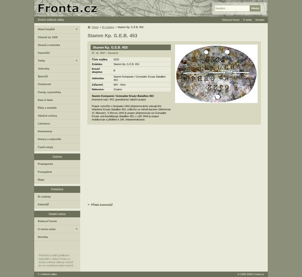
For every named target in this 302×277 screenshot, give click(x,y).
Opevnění (44, 52)
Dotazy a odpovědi (49, 139)
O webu (247, 19)
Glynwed (113, 53)
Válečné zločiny (47, 115)
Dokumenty (45, 131)
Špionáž (43, 76)
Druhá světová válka (51, 19)
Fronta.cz (258, 274)
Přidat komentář (102, 205)
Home (95, 27)
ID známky (108, 27)
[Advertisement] (174, 165)
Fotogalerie (45, 171)
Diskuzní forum (47, 221)
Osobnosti (44, 84)
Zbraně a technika (49, 45)
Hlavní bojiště (46, 29)
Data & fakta (45, 100)
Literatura (44, 123)
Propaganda (45, 163)
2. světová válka (47, 274)
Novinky (43, 237)
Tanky (41, 60)
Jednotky (43, 68)
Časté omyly (45, 147)
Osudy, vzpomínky (49, 92)
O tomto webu (47, 229)
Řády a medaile (47, 107)
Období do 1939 (48, 37)
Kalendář (43, 204)
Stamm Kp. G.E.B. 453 (110, 47)
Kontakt (260, 19)
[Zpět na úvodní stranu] (69, 8)
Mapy (41, 179)
